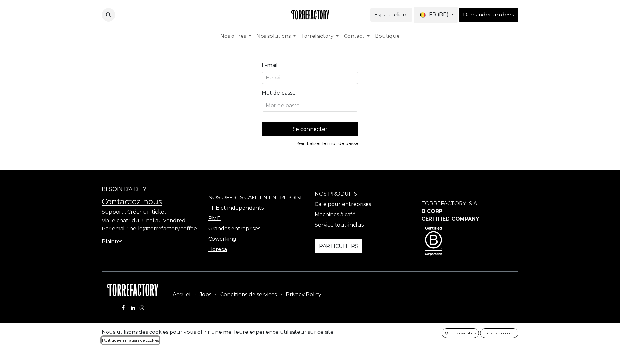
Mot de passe (278, 93)
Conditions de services (248, 294)
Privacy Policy (303, 294)
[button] (108, 15)
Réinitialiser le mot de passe (326, 143)
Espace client (391, 15)
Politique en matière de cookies (130, 340)
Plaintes (112, 241)
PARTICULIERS (338, 246)
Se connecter (310, 129)
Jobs (205, 294)
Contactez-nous (132, 201)
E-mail (270, 65)
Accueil (182, 294)
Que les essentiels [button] (460, 333)
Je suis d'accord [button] (499, 333)
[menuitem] (236, 36)
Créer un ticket (147, 212)
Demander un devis (488, 15)
